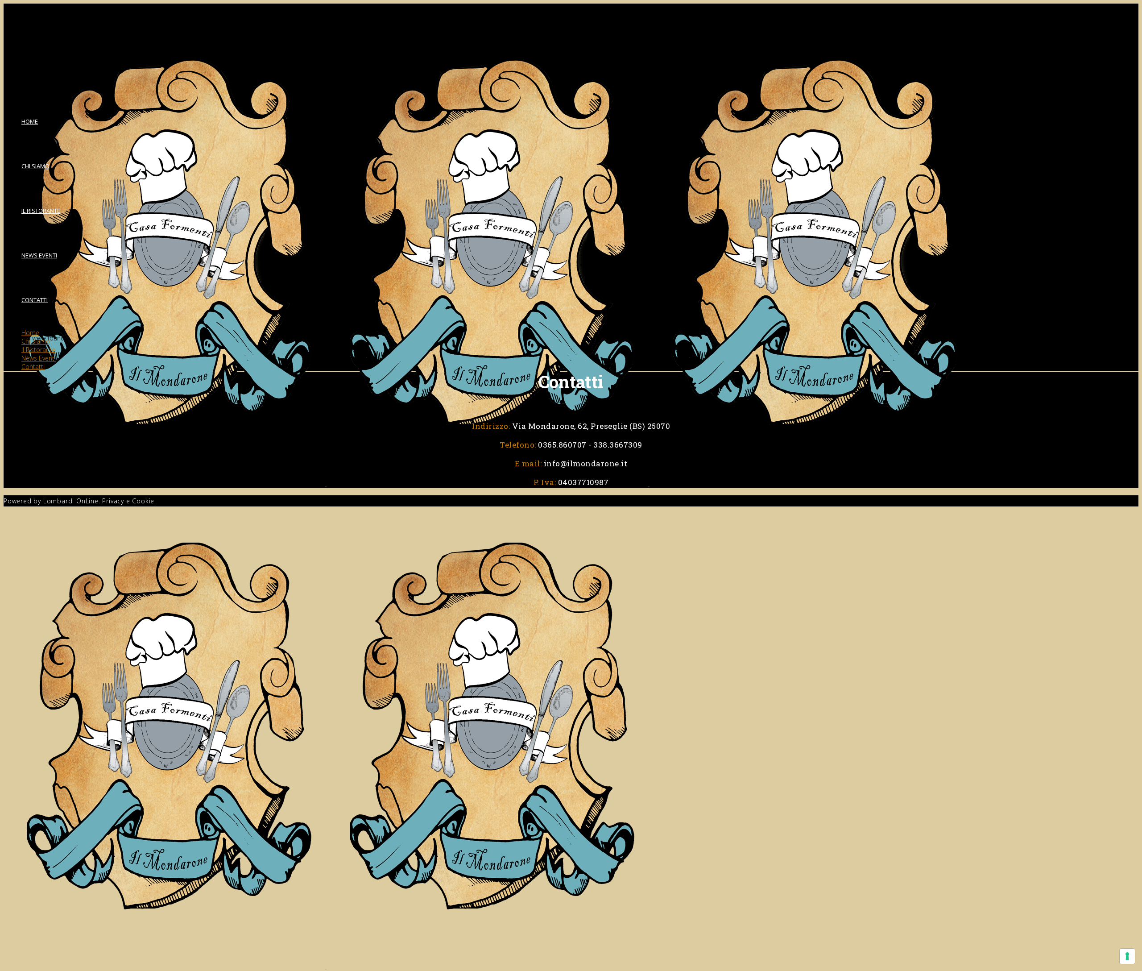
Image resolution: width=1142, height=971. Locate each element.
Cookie (143, 501)
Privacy (113, 501)
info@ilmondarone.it (586, 463)
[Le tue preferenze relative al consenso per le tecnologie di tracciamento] (1127, 956)
